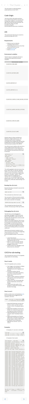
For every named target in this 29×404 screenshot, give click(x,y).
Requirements (9, 40)
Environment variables (11, 54)
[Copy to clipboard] (23, 154)
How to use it (8, 291)
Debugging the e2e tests (12, 211)
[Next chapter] (24, 399)
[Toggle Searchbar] (7, 5)
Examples (7, 327)
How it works (8, 261)
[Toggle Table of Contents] (1, 5)
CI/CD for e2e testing (12, 252)
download (13, 48)
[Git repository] (27, 5)
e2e (6, 32)
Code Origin (9, 15)
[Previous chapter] (5, 399)
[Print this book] (25, 5)
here (23, 294)
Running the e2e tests (11, 185)
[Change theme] (4, 5)
